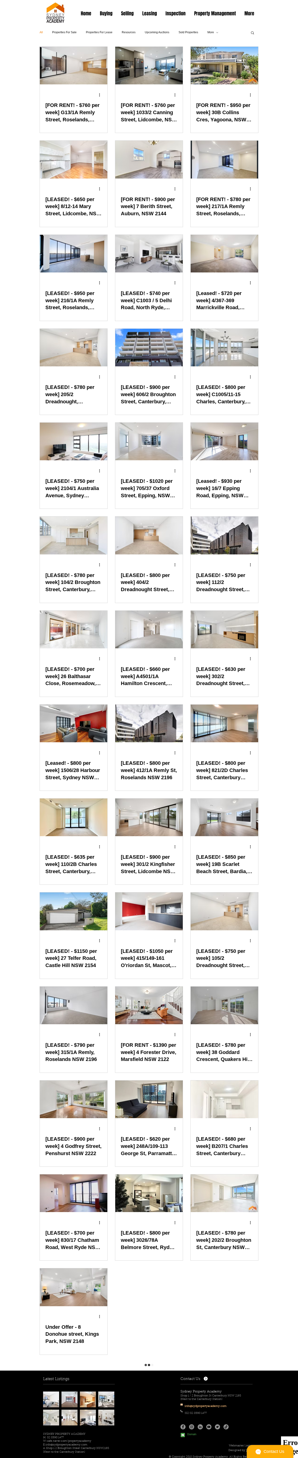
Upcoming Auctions (157, 32)
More (210, 32)
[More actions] (101, 95)
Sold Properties (188, 32)
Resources (128, 32)
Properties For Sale (64, 32)
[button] (106, 13)
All (41, 32)
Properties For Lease (99, 32)
